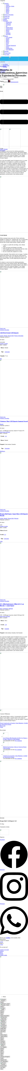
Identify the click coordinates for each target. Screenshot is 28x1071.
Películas (16, 518)
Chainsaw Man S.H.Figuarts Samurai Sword (14, 421)
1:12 (6, 436)
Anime (7, 5)
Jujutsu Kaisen (9, 29)
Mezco (7, 41)
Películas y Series (10, 6)
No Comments (18, 740)
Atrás (2, 1069)
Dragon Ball (9, 22)
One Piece (8, 24)
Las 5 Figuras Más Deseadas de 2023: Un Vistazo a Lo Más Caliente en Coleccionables (15, 738)
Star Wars (8, 34)
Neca (7, 44)
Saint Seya (8, 23)
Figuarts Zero (9, 48)
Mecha (7, 11)
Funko (7, 47)
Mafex (7, 40)
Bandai (7, 38)
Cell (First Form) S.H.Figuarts (9, 333)
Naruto (7, 31)
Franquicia (5, 608)
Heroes (7, 7)
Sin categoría (3, 66)
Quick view (3, 328)
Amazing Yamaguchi (11, 45)
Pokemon (8, 33)
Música (7, 10)
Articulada (7, 351)
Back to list (2, 725)
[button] (4, 343)
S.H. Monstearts (10, 49)
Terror (7, 13)
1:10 (6, 624)
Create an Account (4, 949)
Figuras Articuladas (18, 335)
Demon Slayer (9, 27)
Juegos (7, 9)
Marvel (7, 30)
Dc (6, 26)
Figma (7, 42)
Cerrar (1, 727)
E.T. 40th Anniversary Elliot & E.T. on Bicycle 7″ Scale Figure (12, 604)
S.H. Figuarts (9, 37)
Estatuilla (7, 628)
